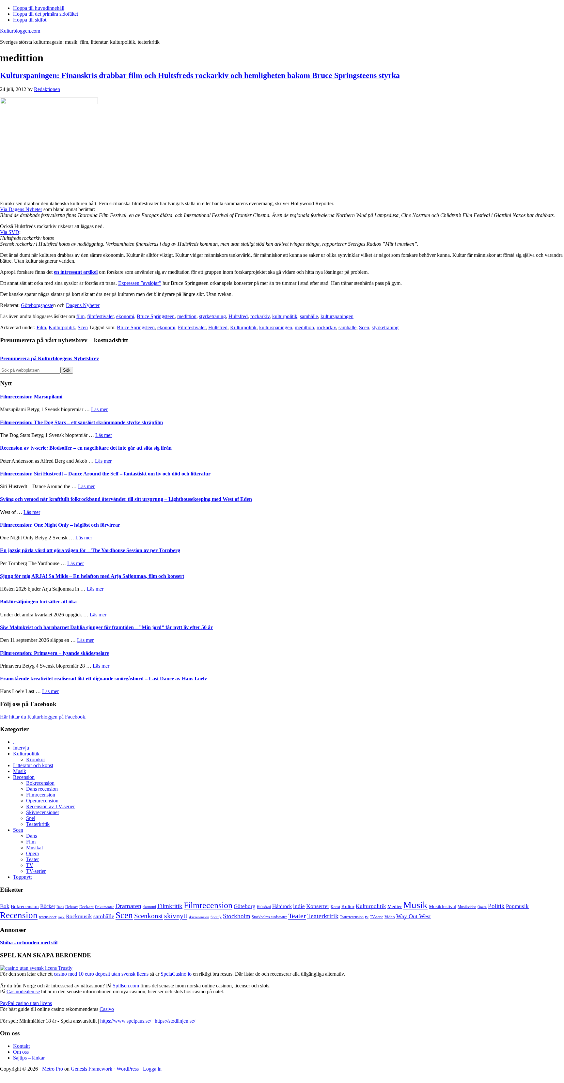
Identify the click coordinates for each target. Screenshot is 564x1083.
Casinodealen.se (23, 991)
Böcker (47, 906)
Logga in (152, 1069)
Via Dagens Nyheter (21, 209)
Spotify (216, 917)
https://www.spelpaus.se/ (125, 1021)
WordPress (128, 1069)
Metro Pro (52, 1069)
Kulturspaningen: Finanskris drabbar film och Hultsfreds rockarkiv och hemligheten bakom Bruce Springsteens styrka (200, 75)
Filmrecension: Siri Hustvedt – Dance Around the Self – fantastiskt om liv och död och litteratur (105, 473)
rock (61, 917)
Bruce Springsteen (156, 316)
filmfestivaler (100, 316)
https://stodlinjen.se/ (175, 1021)
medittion (186, 316)
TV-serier (36, 871)
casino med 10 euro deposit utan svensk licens (101, 974)
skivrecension (199, 917)
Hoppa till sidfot (29, 20)
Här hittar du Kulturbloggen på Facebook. (43, 716)
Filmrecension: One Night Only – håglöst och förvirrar (60, 525)
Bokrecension (40, 783)
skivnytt (175, 916)
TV (29, 865)
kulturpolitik (284, 316)
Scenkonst (148, 916)
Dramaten (128, 906)
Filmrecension (40, 794)
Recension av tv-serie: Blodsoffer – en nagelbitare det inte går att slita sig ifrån (86, 448)
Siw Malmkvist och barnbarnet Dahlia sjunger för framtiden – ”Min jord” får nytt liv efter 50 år (106, 627)
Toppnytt (22, 877)
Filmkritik (169, 906)
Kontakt (21, 1046)
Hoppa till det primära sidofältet (45, 14)
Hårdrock (282, 906)
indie (299, 906)
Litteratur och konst (33, 765)
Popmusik (517, 906)
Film (41, 327)
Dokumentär (104, 907)
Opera (32, 853)
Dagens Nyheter (83, 305)
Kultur (347, 906)
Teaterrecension (352, 917)
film (80, 316)
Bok (4, 906)
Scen (83, 327)
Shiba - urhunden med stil (28, 942)
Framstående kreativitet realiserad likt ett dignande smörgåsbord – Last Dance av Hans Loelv (103, 678)
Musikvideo (467, 907)
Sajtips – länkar (29, 1057)
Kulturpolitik (62, 327)
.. (14, 742)
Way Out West (413, 916)
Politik (496, 906)
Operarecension (42, 800)
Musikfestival (442, 906)
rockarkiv (260, 316)
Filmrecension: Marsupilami (31, 396)
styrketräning (212, 316)
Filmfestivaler (192, 327)
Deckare (86, 906)
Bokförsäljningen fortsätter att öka (38, 601)
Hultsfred (238, 316)
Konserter (317, 906)
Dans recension (42, 789)
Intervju (21, 747)
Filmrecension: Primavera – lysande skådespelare (54, 653)
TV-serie (376, 917)
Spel (30, 818)
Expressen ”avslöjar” (139, 283)
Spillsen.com (126, 985)
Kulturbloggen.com (20, 31)
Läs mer (99, 409)
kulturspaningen (337, 316)
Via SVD (9, 232)
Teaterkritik (38, 824)
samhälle (309, 316)
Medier (394, 906)
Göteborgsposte (37, 305)
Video (389, 916)
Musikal (34, 847)
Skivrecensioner (42, 812)
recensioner (47, 917)
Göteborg (245, 906)
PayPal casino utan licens (26, 1003)
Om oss (21, 1052)
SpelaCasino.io (176, 974)
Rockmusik (79, 916)
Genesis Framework (91, 1069)
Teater (32, 859)
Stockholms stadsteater (269, 917)
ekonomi (125, 316)
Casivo (107, 1009)
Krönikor (35, 759)
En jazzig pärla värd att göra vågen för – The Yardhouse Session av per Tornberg (90, 550)
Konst (335, 907)
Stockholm (236, 916)
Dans (31, 836)
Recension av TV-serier (50, 806)
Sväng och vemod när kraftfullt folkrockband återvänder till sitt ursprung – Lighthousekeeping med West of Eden (126, 499)
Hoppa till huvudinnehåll (38, 8)
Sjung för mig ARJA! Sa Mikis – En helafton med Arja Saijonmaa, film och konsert (92, 576)
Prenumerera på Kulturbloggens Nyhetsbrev (49, 358)
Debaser (71, 907)
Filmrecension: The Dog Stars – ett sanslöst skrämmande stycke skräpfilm (81, 422)
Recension (24, 777)
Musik (19, 771)
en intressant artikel (76, 272)
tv (366, 917)
